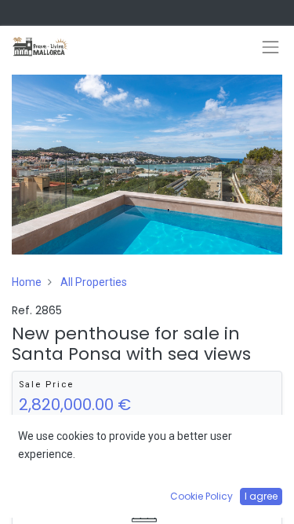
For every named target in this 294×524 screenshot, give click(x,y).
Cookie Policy (201, 496)
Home (27, 282)
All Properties (93, 282)
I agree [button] (261, 496)
